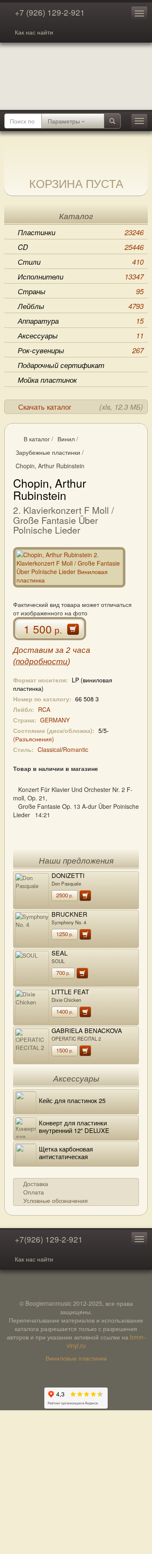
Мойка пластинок (47, 380)
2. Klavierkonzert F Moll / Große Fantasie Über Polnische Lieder (63, 520)
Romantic (75, 749)
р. (64, 895)
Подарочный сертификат (61, 365)
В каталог (37, 439)
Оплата (33, 1192)
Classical (49, 749)
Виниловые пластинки (76, 1358)
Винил (66, 439)
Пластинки (81, 232)
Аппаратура (81, 321)
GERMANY (55, 720)
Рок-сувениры (81, 350)
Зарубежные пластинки (48, 452)
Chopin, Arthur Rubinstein (50, 466)
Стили (81, 262)
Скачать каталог (80, 407)
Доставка (35, 1183)
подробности (42, 661)
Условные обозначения (55, 1200)
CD (81, 247)
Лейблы (81, 306)
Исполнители (81, 276)
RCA (44, 709)
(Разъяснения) (33, 739)
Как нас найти (34, 32)
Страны (81, 291)
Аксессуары (81, 335)
